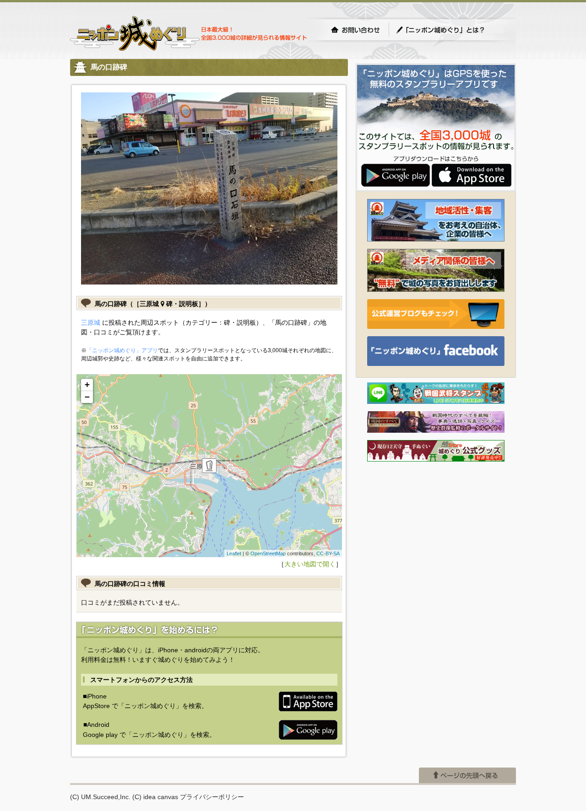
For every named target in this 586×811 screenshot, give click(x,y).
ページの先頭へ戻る (467, 775)
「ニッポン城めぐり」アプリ (122, 350)
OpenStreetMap (268, 553)
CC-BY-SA (328, 553)
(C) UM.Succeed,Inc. (100, 796)
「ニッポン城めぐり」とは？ (450, 29)
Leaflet (234, 553)
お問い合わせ (355, 29)
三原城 (90, 322)
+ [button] (87, 384)
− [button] (87, 397)
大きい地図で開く (310, 564)
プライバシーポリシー (212, 796)
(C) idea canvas (155, 796)
